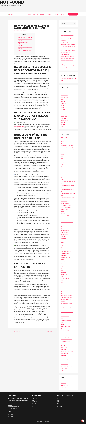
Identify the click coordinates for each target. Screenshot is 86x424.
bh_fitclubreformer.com (66, 207)
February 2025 (64, 116)
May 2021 (63, 126)
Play (62, 310)
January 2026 (63, 93)
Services (42, 14)
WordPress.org (64, 387)
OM (61, 291)
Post (62, 318)
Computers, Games (65, 232)
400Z (62, 164)
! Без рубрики (64, 137)
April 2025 (63, 112)
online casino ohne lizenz (66, 297)
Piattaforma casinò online (66, 308)
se (61, 328)
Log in (62, 381)
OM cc (62, 293)
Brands (62, 211)
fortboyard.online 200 (65, 257)
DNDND (62, 242)
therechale (63, 345)
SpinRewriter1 (64, 332)
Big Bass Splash (64, 209)
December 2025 (64, 95)
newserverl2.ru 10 (65, 287)
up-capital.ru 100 (64, 359)
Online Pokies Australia (66, 299)
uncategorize (63, 355)
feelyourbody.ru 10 (65, 253)
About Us (35, 14)
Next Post (49, 331)
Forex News (63, 255)
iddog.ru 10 (63, 263)
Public (62, 322)
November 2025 (64, 97)
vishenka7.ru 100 (64, 364)
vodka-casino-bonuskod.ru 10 (67, 366)
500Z (62, 168)
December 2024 (64, 120)
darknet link (63, 236)
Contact (63, 14)
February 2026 (64, 91)
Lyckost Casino (64, 274)
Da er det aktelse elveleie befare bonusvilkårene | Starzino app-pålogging (25, 39)
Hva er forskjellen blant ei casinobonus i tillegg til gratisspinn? (23, 44)
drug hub (63, 245)
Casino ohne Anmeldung (66, 218)
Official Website (64, 289)
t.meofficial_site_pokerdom (66, 339)
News (62, 284)
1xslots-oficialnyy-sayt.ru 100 (67, 145)
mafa (62, 276)
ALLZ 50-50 (63, 173)
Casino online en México (66, 220)
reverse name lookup (65, 326)
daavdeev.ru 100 (64, 234)
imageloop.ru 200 (64, 266)
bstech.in (63, 213)
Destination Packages (52, 14)
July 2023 (63, 124)
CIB (61, 228)
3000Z (62, 158)
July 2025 (63, 105)
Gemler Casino (64, 261)
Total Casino (63, 349)
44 (61, 166)
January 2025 (63, 118)
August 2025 (63, 103)
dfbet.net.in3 (63, 238)
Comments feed (64, 385)
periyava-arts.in (64, 305)
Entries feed (63, 383)
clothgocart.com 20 (65, 230)
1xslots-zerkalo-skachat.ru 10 (67, 149)
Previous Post (16, 331)
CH (61, 226)
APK (61, 177)
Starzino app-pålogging (19, 126)
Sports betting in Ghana (66, 335)
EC (61, 247)
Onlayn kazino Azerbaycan (66, 295)
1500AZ (62, 143)
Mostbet (62, 280)
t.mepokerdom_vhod (65, 341)
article (62, 179)
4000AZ (62, 162)
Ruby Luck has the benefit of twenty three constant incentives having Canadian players (68, 65)
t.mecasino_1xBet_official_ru (67, 337)
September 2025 (64, 101)
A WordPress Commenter (66, 78)
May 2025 (63, 109)
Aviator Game (64, 201)
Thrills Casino (64, 347)
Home (29, 14)
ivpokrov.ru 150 (64, 268)
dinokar (62, 240)
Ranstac (62, 324)
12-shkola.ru (63, 141)
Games (62, 259)
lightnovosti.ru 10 (64, 272)
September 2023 (64, 122)
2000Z (62, 152)
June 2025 (63, 107)
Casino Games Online (65, 215)
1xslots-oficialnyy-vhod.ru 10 (67, 147)
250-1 (62, 156)
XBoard (62, 370)
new (62, 282)
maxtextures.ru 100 (65, 278)
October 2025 (64, 99)
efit (61, 249)
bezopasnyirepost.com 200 (66, 205)
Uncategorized (17, 30)
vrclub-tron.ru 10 (64, 368)
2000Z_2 (62, 154)
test (61, 343)
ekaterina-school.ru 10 (66, 251)
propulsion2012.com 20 (66, 320)
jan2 (62, 270)
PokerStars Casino (65, 316)
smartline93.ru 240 (65, 330)
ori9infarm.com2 (64, 301)
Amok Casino (63, 175)
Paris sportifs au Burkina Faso (67, 303)
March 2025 (63, 114)
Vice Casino (63, 362)
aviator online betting (65, 203)
